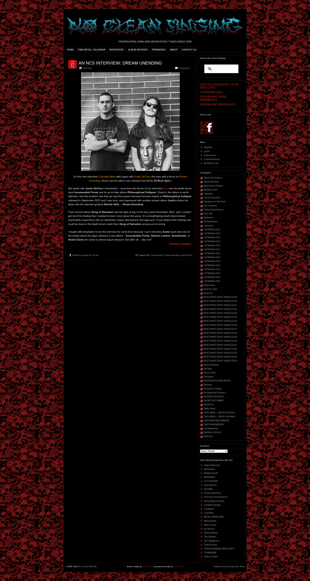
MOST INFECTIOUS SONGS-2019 (220, 337)
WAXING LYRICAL (213, 432)
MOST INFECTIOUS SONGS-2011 (220, 305)
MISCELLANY (210, 289)
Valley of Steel (211, 556)
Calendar (208, 193)
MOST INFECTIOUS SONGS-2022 (220, 349)
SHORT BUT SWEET (214, 400)
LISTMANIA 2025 (212, 281)
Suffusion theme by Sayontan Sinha (228, 566)
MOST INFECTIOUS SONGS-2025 (220, 360)
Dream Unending (172, 255)
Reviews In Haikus (213, 388)
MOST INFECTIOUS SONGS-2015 (220, 321)
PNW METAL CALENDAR (91, 49)
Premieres (209, 376)
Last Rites (209, 513)
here (165, 188)
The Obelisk (210, 536)
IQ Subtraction (210, 221)
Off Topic (208, 369)
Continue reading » (180, 243)
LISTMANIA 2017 (212, 249)
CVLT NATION (211, 481)
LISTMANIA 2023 (212, 273)
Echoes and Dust (212, 493)
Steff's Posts (209, 408)
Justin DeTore (186, 255)
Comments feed (211, 159)
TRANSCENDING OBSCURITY (219, 548)
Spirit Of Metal (211, 533)
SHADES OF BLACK (214, 396)
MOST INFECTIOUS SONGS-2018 (220, 333)
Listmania (208, 225)
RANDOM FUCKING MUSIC (217, 380)
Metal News (209, 285)
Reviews (208, 385)
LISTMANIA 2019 (212, 257)
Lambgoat (209, 509)
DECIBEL (208, 489)
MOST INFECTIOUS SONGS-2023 (220, 353)
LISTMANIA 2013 (212, 233)
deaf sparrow (210, 485)
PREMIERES (159, 49)
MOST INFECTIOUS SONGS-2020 (220, 341)
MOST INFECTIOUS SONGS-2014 (220, 317)
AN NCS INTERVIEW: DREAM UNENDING (120, 63)
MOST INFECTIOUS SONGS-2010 (220, 301)
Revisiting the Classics (215, 392)
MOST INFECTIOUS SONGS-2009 (220, 297)
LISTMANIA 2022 (212, 269)
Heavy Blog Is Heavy (214, 501)
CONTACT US (189, 49)
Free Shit (208, 213)
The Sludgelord (211, 541)
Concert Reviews (212, 197)
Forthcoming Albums (214, 209)
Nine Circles (210, 525)
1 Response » (185, 68)
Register (208, 147)
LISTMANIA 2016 (212, 245)
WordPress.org (211, 163)
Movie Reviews (211, 365)
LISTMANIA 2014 (212, 237)
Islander (85, 255)
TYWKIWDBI (210, 552)
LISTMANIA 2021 (212, 265)
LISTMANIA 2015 (212, 241)
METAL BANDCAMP (214, 517)
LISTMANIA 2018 (212, 253)
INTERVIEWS (116, 49)
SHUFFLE (208, 404)
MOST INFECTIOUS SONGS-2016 (220, 325)
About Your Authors (213, 178)
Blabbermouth (211, 473)
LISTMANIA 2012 (212, 229)
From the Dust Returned (215, 497)
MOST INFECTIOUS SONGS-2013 (220, 313)
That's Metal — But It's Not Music (219, 412)
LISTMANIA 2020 (212, 261)
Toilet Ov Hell (210, 545)
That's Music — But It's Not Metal (219, 416)
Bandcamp (209, 469)
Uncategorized (211, 428)
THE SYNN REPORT (214, 424)
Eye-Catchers (210, 205)
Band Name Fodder (213, 186)
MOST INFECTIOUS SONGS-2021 (220, 345)
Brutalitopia (209, 477)
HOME (70, 49)
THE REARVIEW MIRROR (216, 420)
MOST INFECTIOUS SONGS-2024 (220, 357)
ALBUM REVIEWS (138, 49)
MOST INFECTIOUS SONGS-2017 (220, 329)
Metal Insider (210, 521)
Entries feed (210, 155)
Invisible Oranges (212, 505)
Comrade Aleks (156, 255)
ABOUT (174, 49)
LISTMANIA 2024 (212, 277)
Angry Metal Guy (212, 465)
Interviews (87, 68)
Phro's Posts (210, 373)
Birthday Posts (211, 190)
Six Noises (209, 529)
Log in (207, 151)
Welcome (208, 436)
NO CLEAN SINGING (87, 566)
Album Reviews (211, 181)
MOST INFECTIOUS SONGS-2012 (220, 309)
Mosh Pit (208, 293)
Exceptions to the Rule (215, 201)
